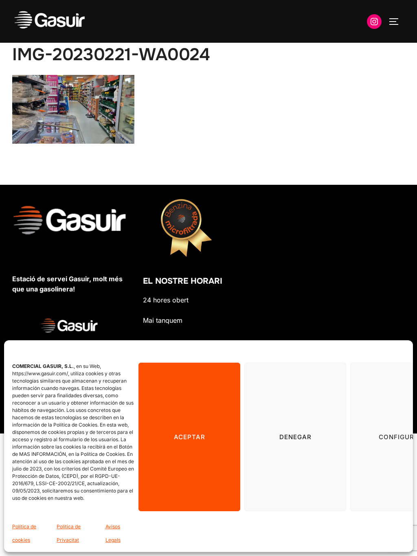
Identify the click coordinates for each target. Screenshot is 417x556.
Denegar (295, 437)
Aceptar (189, 437)
